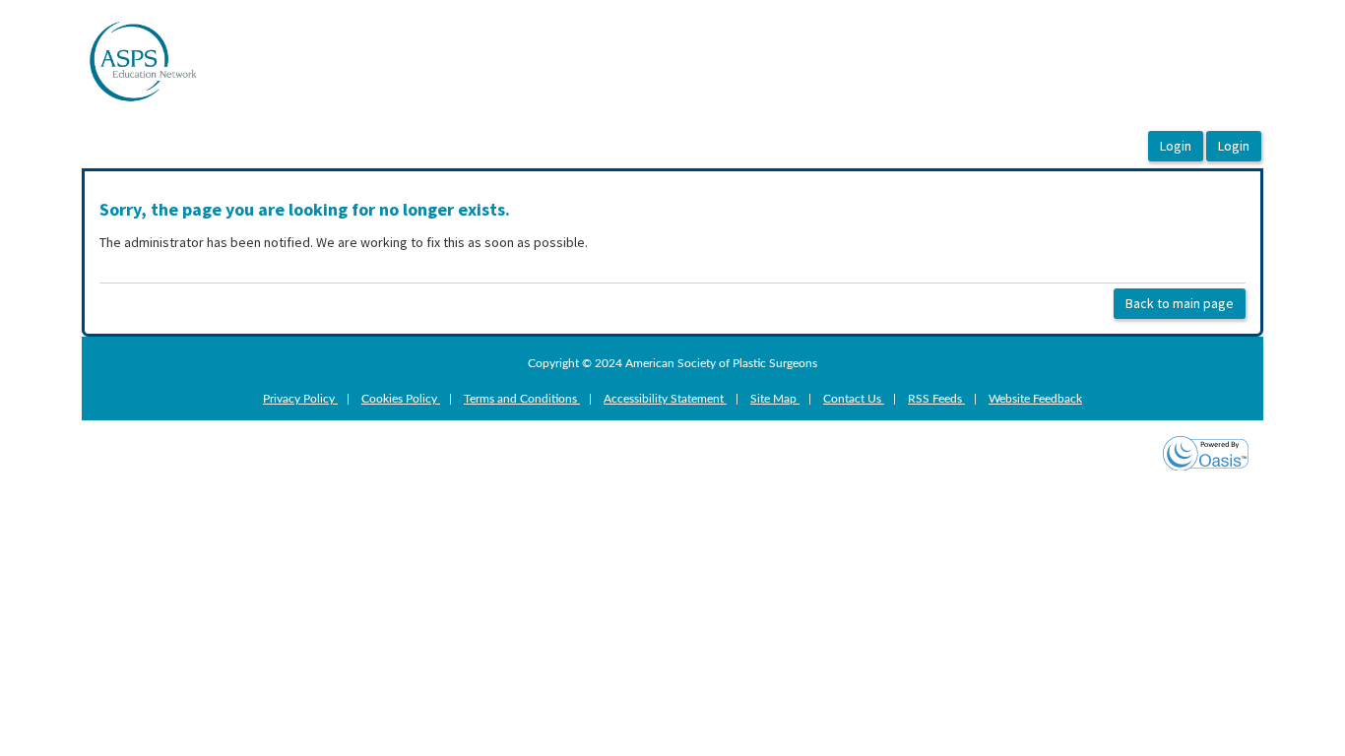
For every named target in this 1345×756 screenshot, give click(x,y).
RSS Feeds (936, 399)
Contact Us (853, 399)
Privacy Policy (300, 399)
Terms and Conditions (522, 399)
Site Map (775, 399)
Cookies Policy (400, 399)
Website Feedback (1035, 399)
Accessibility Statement (665, 399)
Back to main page (1179, 303)
